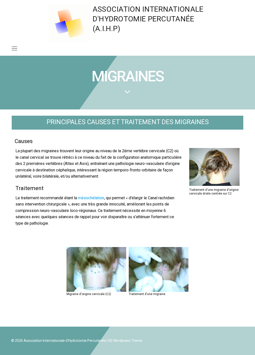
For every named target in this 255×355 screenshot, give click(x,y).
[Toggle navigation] (14, 48)
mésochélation (90, 198)
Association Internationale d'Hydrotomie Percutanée (65, 341)
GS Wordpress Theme (125, 341)
